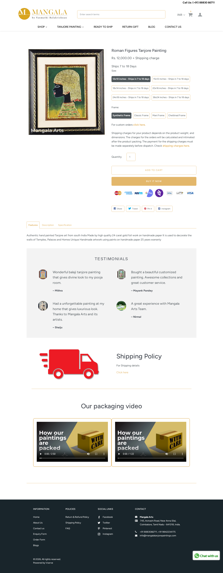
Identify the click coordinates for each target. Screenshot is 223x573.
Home (36, 517)
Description (48, 225)
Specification (65, 225)
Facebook (108, 517)
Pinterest (107, 528)
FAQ (67, 528)
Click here (122, 372)
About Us (38, 522)
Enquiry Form (40, 534)
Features (33, 225)
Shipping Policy (73, 522)
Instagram (108, 534)
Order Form (39, 539)
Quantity (117, 156)
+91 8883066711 (148, 531)
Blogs (36, 545)
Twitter (106, 522)
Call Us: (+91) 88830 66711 (199, 2)
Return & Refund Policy (77, 517)
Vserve (49, 562)
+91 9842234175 (166, 531)
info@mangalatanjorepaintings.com (158, 535)
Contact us (38, 528)
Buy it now (154, 181)
